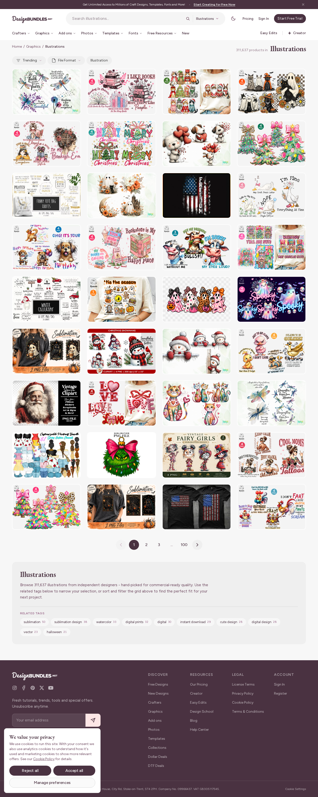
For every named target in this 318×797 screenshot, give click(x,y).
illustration (99, 60)
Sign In (263, 19)
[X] (41, 687)
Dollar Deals (157, 757)
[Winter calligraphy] (46, 299)
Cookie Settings (295, 789)
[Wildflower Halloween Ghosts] (121, 195)
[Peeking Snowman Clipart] (197, 351)
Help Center (199, 729)
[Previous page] (121, 545)
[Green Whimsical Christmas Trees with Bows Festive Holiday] (271, 143)
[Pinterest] (32, 687)
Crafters (154, 702)
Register (280, 693)
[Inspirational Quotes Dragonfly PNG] (46, 91)
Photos (154, 729)
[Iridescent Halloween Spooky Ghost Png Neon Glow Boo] (271, 299)
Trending (30, 60)
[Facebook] (23, 687)
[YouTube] (50, 687)
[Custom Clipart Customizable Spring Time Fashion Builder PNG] (46, 455)
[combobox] (127, 19)
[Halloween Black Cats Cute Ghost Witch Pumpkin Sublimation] (271, 91)
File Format (67, 60)
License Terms (243, 684)
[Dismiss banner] (303, 4)
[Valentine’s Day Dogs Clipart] (197, 143)
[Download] (63, 75)
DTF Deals (156, 766)
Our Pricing (199, 684)
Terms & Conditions (248, 711)
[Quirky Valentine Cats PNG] (197, 403)
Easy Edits (198, 702)
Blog (193, 720)
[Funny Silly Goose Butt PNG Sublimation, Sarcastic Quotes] (271, 195)
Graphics (33, 46)
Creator (196, 693)
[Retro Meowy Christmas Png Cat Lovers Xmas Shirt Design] (197, 91)
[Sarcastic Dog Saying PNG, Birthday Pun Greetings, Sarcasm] (46, 247)
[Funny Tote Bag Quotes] (46, 195)
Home (17, 46)
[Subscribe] (93, 720)
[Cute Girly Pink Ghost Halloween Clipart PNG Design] (197, 299)
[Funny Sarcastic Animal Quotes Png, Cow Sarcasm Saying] (197, 247)
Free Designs (158, 684)
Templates (156, 739)
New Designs (158, 693)
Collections (157, 748)
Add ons (155, 720)
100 (184, 544)
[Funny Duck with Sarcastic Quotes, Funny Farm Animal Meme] (271, 351)
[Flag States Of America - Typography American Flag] (197, 507)
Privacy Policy (242, 693)
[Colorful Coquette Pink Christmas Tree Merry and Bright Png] (46, 507)
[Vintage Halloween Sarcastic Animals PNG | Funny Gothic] (46, 351)
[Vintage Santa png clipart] (46, 403)
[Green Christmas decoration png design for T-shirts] (121, 455)
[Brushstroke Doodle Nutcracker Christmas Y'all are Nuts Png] (271, 247)
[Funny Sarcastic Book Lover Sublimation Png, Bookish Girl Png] (46, 143)
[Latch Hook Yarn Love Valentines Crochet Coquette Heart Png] (121, 403)
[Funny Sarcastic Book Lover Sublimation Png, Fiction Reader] (121, 91)
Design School (201, 711)
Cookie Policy (242, 702)
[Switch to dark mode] (233, 19)
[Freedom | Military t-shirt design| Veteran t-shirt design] (197, 195)
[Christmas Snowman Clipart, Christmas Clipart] (121, 351)
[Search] (188, 19)
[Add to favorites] (73, 75)
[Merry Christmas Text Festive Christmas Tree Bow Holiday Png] (121, 143)
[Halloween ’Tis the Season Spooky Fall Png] (121, 299)
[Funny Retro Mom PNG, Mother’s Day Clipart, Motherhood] (271, 455)
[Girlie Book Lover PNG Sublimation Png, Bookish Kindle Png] (121, 247)
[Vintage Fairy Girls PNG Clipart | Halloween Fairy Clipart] (197, 455)
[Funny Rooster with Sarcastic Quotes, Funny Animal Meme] (271, 507)
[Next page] (197, 545)
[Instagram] (14, 687)
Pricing (247, 19)
